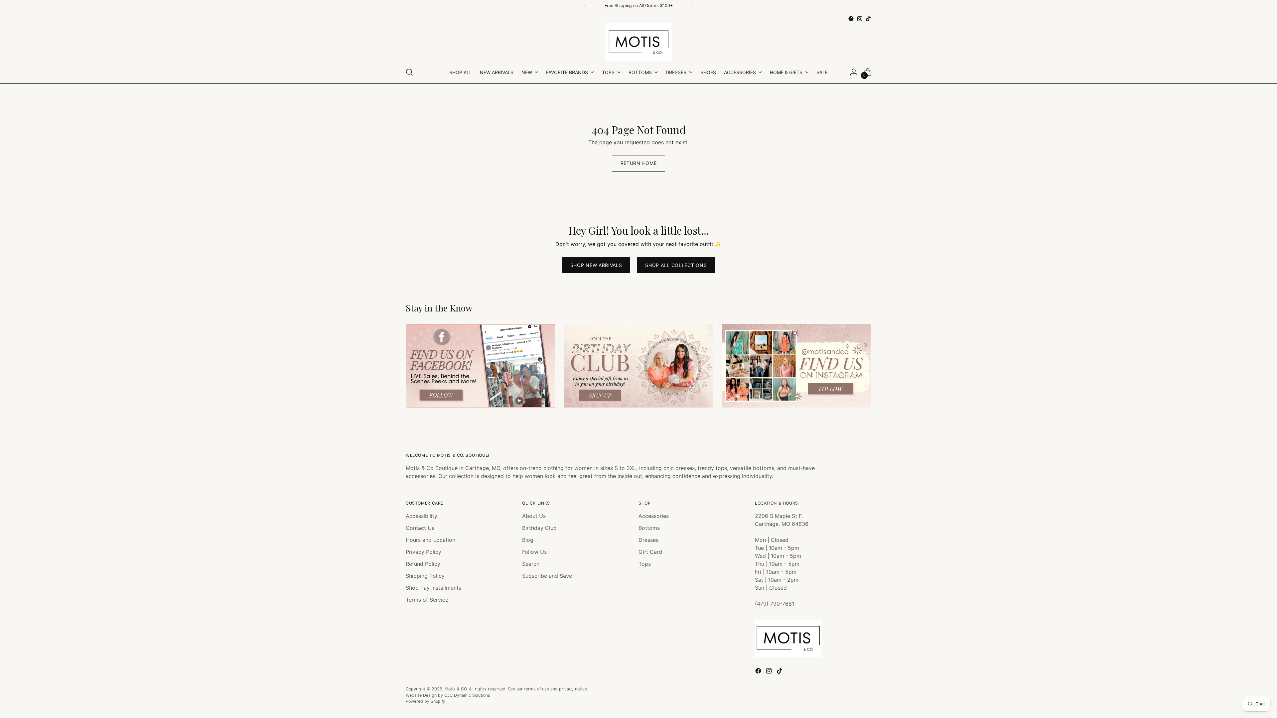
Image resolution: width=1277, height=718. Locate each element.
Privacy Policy (423, 551)
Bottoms (649, 528)
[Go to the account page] (853, 72)
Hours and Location (430, 540)
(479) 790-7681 (774, 603)
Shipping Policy (425, 575)
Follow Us (534, 551)
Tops (644, 563)
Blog (527, 540)
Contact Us (420, 528)
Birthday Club (539, 528)
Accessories (653, 516)
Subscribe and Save (547, 575)
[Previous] (585, 5)
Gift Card (650, 551)
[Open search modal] (409, 72)
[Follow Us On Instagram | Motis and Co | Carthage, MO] (796, 366)
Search (530, 563)
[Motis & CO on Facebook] (851, 19)
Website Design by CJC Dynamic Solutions (448, 695)
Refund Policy (423, 563)
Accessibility (421, 516)
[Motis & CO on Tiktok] (868, 19)
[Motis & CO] (638, 42)
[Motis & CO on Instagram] (860, 19)
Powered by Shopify (425, 701)
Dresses (648, 540)
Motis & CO (456, 688)
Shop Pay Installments (433, 587)
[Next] (692, 5)
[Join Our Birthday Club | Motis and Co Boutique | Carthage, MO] (638, 366)
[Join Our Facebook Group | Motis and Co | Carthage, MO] (480, 366)
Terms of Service (427, 599)
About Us (534, 516)
